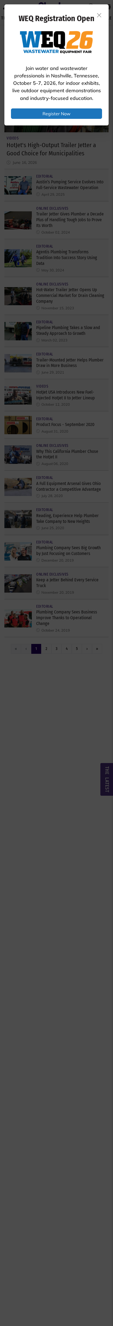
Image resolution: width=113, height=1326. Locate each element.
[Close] (99, 15)
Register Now (56, 113)
